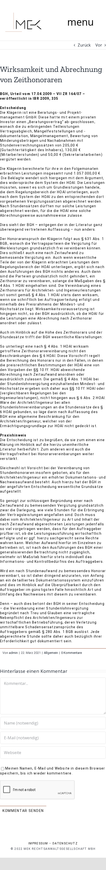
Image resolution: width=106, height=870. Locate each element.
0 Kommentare (71, 653)
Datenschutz (65, 843)
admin (13, 653)
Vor (98, 45)
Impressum (38, 843)
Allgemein (51, 653)
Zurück (84, 45)
